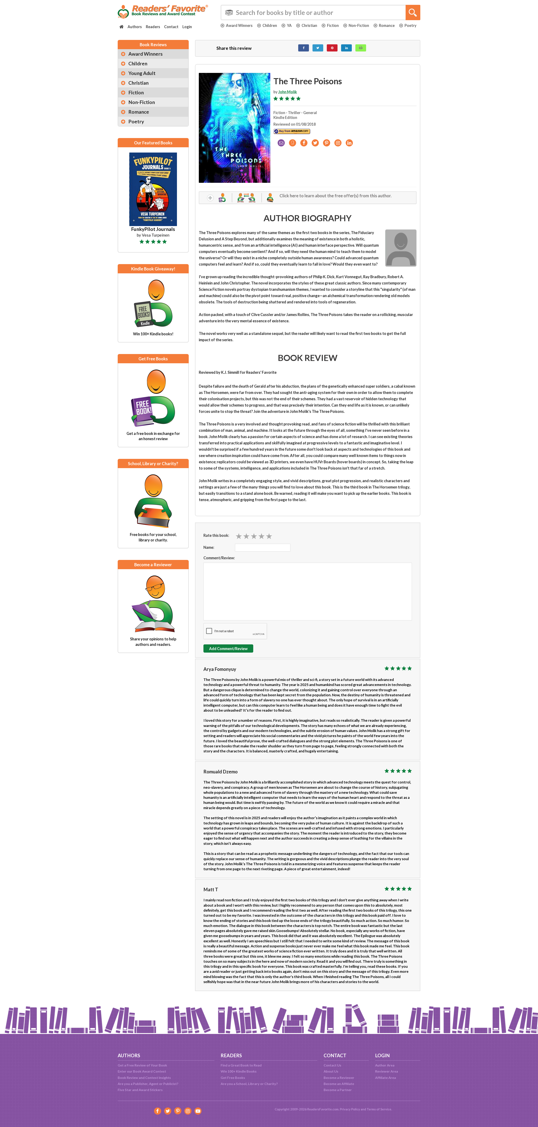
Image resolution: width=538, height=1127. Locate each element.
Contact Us (332, 1065)
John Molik (287, 92)
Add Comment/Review (228, 648)
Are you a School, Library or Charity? (249, 1084)
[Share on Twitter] (318, 47)
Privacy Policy (350, 1109)
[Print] (360, 47)
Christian (309, 25)
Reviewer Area (386, 1071)
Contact (171, 26)
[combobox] (320, 12)
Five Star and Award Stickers (140, 1090)
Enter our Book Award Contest (142, 1071)
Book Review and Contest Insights (144, 1078)
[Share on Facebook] (303, 47)
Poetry (411, 25)
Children (269, 25)
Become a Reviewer (339, 1078)
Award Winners (239, 25)
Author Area (384, 1065)
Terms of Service (379, 1109)
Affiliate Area (385, 1078)
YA (289, 25)
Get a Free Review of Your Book (142, 1065)
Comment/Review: (219, 558)
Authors (135, 26)
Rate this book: (216, 535)
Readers (153, 26)
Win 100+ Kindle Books (239, 1071)
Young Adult (142, 73)
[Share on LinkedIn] (346, 47)
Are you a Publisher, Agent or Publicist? (148, 1084)
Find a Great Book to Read (241, 1065)
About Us (331, 1071)
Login (187, 26)
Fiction (333, 25)
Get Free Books (233, 1078)
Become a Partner (338, 1090)
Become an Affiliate (339, 1084)
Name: (208, 547)
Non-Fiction (359, 25)
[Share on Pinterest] (332, 47)
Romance (387, 25)
